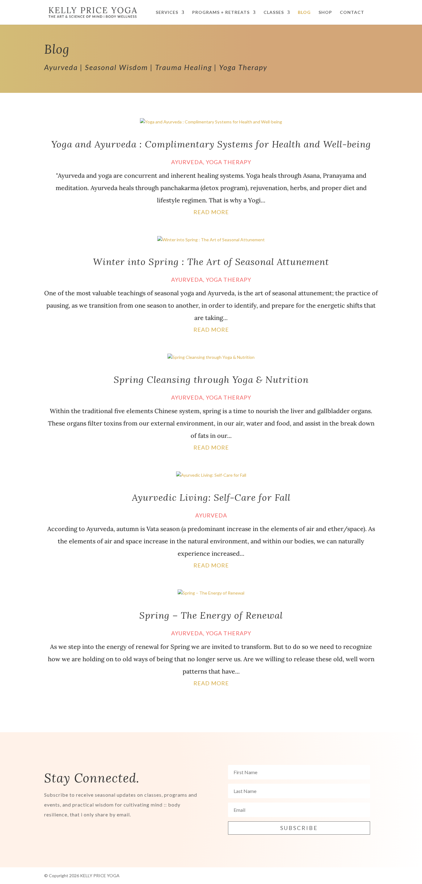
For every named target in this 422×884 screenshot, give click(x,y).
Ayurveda (187, 162)
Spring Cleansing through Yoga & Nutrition (211, 379)
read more (211, 212)
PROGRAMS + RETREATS (221, 12)
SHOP (325, 12)
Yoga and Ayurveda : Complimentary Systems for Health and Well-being (211, 144)
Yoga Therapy (228, 162)
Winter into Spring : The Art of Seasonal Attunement (211, 262)
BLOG (304, 12)
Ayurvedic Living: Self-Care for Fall (211, 497)
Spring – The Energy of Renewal (211, 615)
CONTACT (352, 12)
